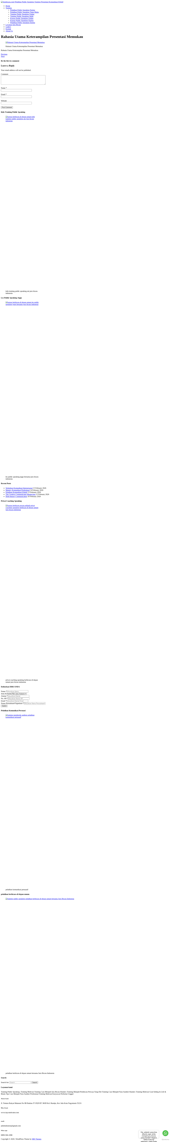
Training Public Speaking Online (22, 14)
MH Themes (36, 1139)
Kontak (8, 29)
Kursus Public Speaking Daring (22, 21)
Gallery (8, 27)
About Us (9, 31)
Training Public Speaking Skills (21, 16)
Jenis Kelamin (6, 694)
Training (9, 8)
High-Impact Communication (16, 496)
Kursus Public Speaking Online (21, 18)
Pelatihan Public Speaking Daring (22, 10)
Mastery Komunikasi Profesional (18, 490)
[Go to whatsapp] (165, 1133)
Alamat (4, 696)
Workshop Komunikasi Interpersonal (19, 488)
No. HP (4, 698)
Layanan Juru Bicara (13, 25)
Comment (4, 74)
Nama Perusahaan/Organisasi (12, 703)
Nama (4, 691)
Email (3, 94)
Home (8, 6)
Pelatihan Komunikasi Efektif (16, 492)
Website (4, 101)
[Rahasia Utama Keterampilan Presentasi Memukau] (25, 42)
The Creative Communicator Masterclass (20, 494)
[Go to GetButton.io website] (165, 1139)
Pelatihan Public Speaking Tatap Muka (24, 12)
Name (3, 88)
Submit (4, 706)
